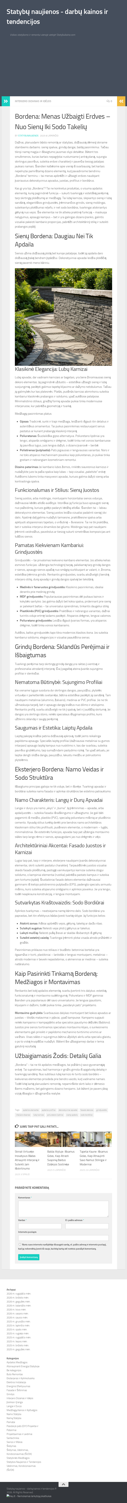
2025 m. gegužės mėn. (18, 1349)
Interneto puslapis (27, 1232)
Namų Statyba (14, 1418)
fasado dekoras (87, 1110)
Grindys (10, 1394)
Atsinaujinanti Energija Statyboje (23, 1366)
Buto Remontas (15, 1374)
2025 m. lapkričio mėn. (18, 1325)
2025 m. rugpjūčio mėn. (19, 1337)
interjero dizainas (23, 1115)
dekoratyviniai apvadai (68, 1110)
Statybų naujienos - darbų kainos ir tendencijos (57, 16)
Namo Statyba (14, 1414)
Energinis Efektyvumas (18, 1386)
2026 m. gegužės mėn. (18, 1301)
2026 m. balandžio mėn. (19, 1305)
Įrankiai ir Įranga (15, 1402)
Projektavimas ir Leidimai (19, 1434)
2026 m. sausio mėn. (17, 1317)
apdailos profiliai (49, 1110)
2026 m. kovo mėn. (16, 1309)
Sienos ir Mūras (14, 1442)
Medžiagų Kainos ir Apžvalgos (22, 1410)
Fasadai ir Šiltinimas (17, 1390)
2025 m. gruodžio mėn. (19, 1321)
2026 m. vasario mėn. (18, 1313)
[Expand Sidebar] (6, 101)
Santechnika (13, 1438)
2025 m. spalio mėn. (17, 1329)
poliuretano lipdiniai (55, 1115)
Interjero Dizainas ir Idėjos (33, 101)
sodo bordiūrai (87, 1115)
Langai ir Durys (14, 1406)
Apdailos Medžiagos (17, 1362)
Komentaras (25, 1197)
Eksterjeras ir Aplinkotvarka (20, 1378)
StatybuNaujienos (28, 135)
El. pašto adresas (74, 1220)
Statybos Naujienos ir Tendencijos (24, 1462)
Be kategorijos (14, 1370)
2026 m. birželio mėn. (18, 1297)
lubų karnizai (38, 1115)
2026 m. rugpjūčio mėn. (19, 1293)
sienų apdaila (72, 1115)
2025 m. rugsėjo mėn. (18, 1333)
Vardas (22, 1220)
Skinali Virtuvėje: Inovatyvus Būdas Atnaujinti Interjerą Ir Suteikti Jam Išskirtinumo (27, 1160)
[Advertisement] (63, 71)
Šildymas (11, 1446)
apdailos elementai (31, 1110)
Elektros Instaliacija (16, 1382)
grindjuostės (101, 1110)
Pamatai (11, 1422)
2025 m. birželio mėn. (18, 1345)
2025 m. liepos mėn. (17, 1341)
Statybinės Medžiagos (18, 1458)
